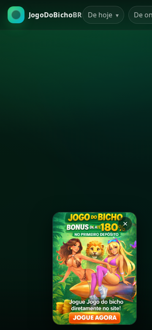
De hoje (103, 14)
